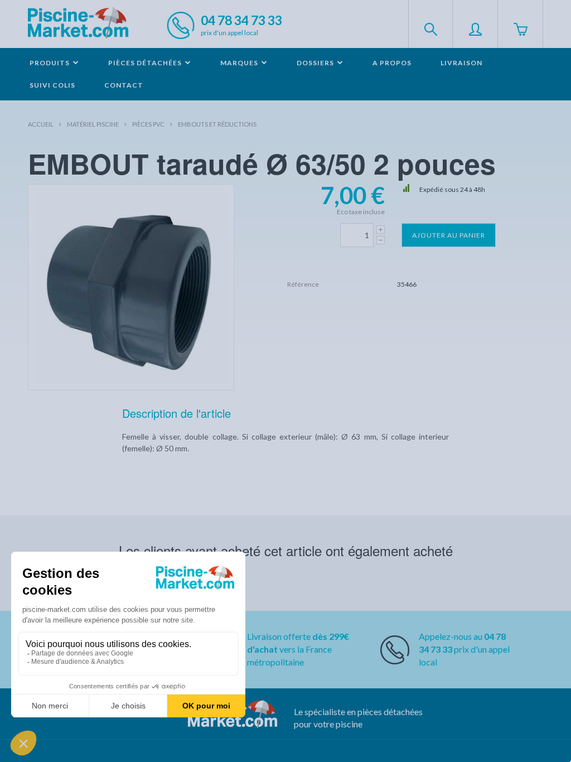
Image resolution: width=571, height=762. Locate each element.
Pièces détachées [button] (145, 63)
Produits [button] (50, 63)
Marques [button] (240, 63)
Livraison (461, 63)
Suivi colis (52, 85)
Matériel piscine (93, 124)
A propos (392, 63)
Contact (123, 85)
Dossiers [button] (316, 63)
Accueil (41, 124)
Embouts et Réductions (217, 124)
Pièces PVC (148, 124)
